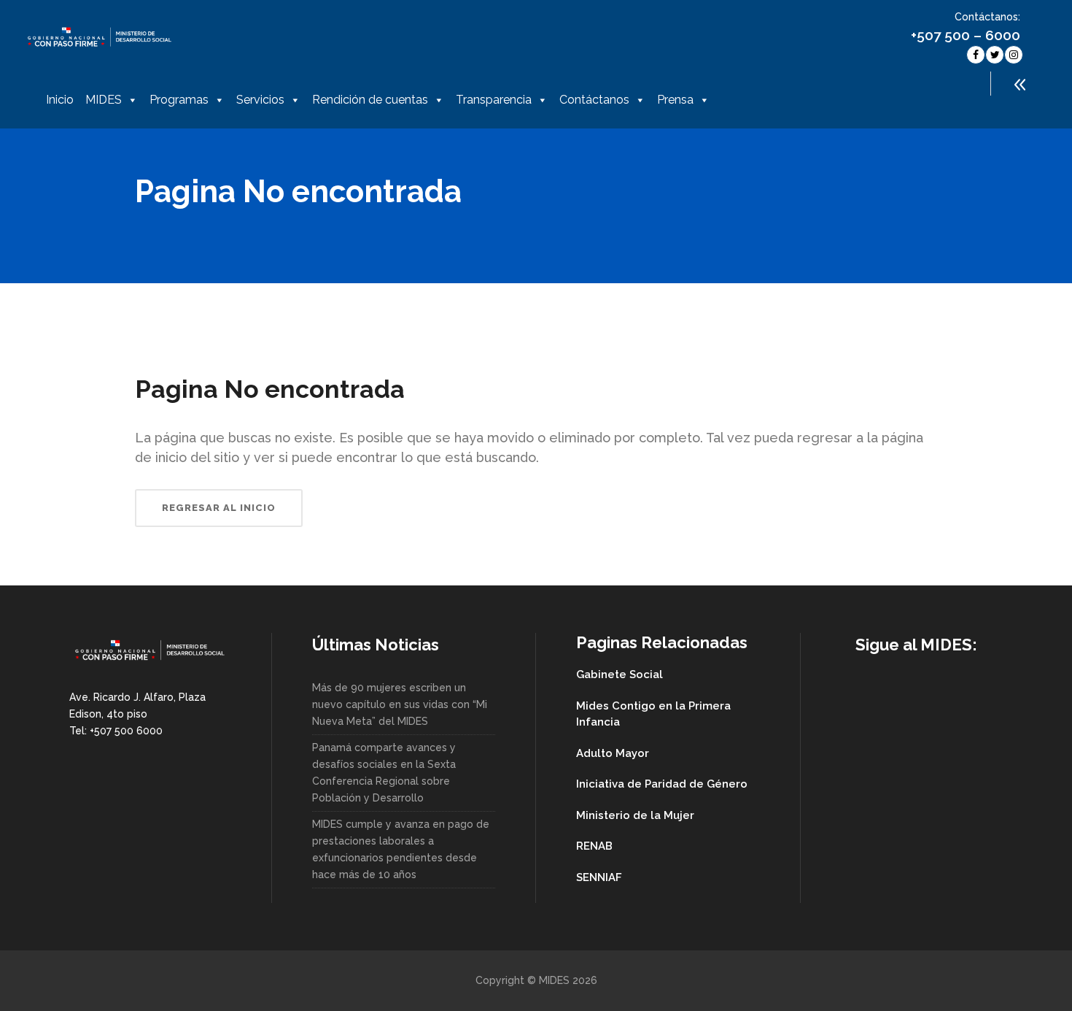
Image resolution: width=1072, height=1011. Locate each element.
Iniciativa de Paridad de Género (661, 784)
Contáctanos (594, 100)
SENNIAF (599, 877)
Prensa (675, 100)
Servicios (260, 100)
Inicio (60, 100)
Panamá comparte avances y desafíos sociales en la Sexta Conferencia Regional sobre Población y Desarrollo (384, 773)
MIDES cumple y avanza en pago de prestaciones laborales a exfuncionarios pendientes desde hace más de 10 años (400, 849)
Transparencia (494, 100)
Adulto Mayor (612, 753)
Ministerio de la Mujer (635, 815)
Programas (179, 100)
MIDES (103, 100)
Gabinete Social (619, 674)
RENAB (594, 846)
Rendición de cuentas (370, 100)
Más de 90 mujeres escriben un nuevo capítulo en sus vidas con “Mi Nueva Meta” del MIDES (399, 704)
